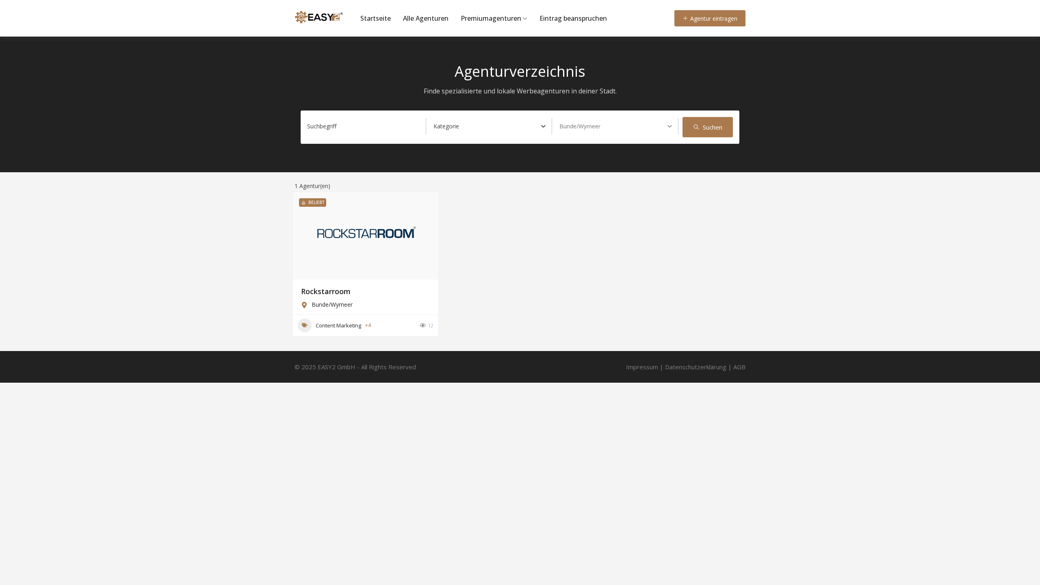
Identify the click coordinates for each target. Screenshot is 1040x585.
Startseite (375, 18)
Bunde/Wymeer (332, 304)
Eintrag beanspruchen (573, 18)
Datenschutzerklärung (695, 367)
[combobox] (489, 126)
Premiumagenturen (491, 18)
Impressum (642, 367)
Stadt (566, 126)
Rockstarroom (326, 291)
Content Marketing (338, 325)
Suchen (712, 127)
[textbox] (446, 126)
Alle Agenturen (425, 18)
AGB (739, 367)
